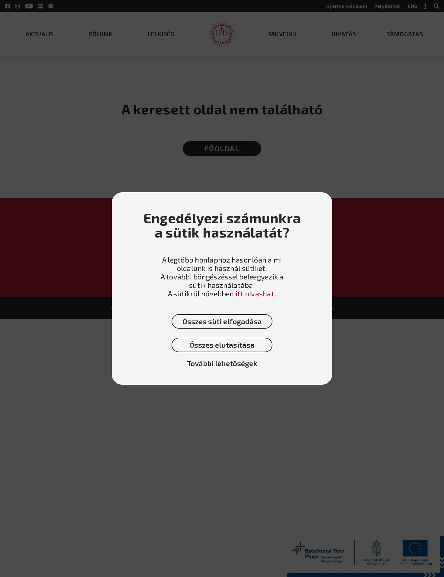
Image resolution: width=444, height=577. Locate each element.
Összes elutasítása (222, 344)
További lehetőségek (222, 363)
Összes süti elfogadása (222, 321)
